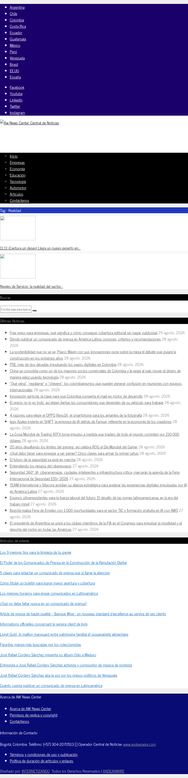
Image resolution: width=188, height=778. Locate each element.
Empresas (17, 162)
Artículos (16, 194)
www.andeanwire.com (139, 744)
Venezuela (17, 58)
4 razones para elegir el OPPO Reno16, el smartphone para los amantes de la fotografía (76, 415)
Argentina (17, 7)
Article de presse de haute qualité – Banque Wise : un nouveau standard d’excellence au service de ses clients (83, 613)
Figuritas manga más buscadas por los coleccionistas (40, 644)
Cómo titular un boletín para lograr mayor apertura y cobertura (47, 583)
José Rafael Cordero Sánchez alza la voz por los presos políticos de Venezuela (58, 675)
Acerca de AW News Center (30, 708)
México (15, 45)
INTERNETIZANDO (36, 771)
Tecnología (18, 181)
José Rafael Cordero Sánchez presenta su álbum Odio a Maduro (48, 654)
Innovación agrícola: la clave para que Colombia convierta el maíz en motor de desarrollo (76, 396)
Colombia (17, 20)
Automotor (18, 187)
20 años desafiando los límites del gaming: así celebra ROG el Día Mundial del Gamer (74, 447)
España (15, 77)
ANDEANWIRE (113, 771)
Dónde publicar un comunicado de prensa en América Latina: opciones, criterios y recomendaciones (85, 339)
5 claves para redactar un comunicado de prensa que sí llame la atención (55, 572)
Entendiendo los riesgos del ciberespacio (40, 466)
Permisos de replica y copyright (34, 715)
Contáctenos (19, 200)
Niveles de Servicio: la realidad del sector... (31, 286)
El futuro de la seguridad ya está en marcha (42, 459)
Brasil (14, 64)
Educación (17, 175)
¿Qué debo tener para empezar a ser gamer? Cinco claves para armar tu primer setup (74, 453)
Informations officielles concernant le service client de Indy (44, 624)
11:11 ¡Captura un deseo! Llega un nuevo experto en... (40, 248)
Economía (17, 168)
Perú (13, 51)
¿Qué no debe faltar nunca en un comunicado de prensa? (43, 603)
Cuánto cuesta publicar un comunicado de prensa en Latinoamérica (51, 685)
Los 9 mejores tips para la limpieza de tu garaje (35, 552)
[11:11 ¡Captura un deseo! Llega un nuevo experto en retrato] (17, 238)
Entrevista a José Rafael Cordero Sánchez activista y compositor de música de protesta (66, 665)
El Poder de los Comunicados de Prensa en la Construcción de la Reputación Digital (63, 562)
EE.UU (14, 70)
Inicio (14, 156)
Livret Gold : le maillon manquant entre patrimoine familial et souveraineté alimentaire (64, 634)
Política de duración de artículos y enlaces (41, 761)
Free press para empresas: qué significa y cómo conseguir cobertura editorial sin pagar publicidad (83, 332)
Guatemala (18, 39)
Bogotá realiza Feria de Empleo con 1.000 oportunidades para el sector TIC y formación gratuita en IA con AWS (94, 510)
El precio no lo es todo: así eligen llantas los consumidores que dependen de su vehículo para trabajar (87, 402)
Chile (13, 13)
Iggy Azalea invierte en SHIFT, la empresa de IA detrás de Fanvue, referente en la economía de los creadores (91, 421)
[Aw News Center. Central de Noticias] (29, 123)
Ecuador (16, 32)
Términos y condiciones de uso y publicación (44, 754)
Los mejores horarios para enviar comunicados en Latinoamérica (49, 593)
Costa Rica (18, 26)
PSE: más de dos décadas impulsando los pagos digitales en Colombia (63, 364)
